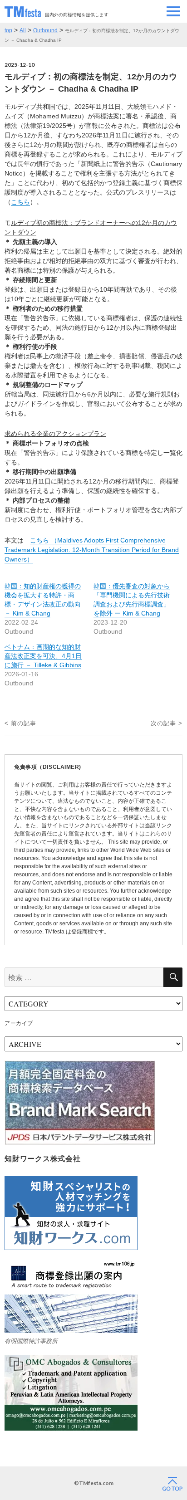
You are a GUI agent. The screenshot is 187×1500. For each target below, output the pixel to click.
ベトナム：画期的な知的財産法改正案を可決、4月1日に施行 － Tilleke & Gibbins (43, 656)
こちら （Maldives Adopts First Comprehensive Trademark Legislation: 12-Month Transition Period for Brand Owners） (92, 550)
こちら (20, 201)
